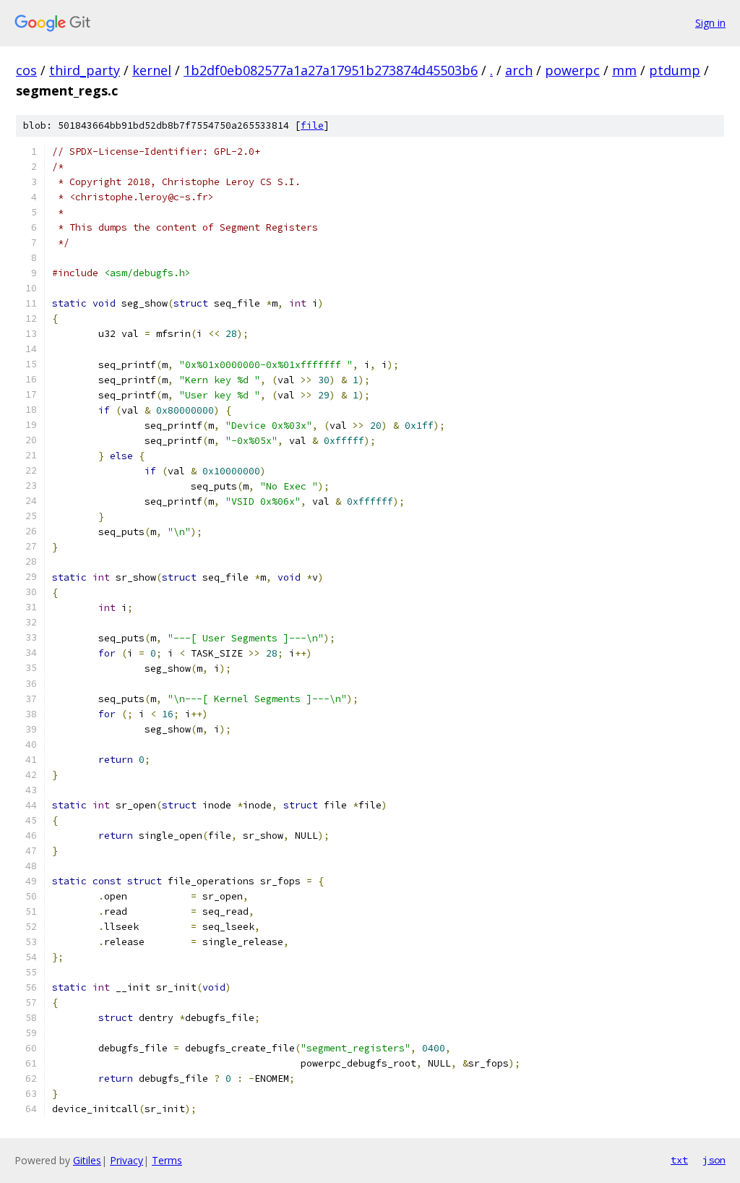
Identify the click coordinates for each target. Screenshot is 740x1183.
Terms (167, 1160)
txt (679, 1159)
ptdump (674, 70)
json (714, 1159)
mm (624, 70)
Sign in (710, 23)
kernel (151, 70)
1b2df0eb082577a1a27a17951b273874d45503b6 (331, 70)
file (312, 125)
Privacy (126, 1160)
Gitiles (87, 1160)
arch (519, 70)
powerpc (572, 70)
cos (26, 70)
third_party (84, 70)
